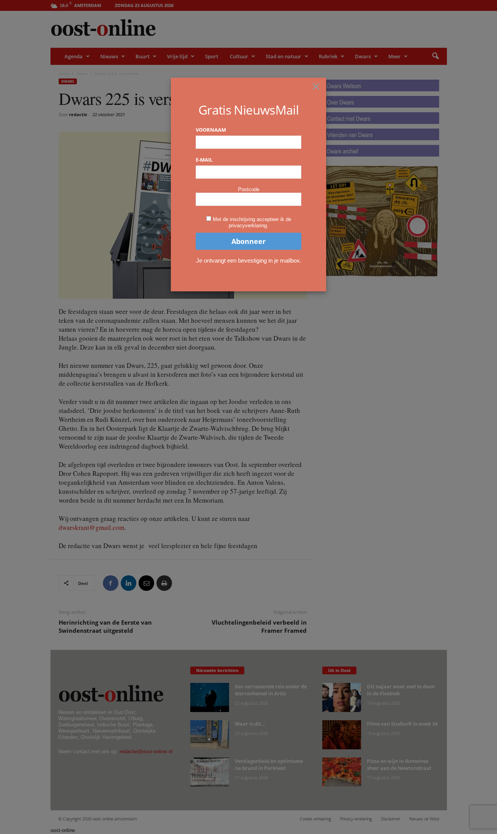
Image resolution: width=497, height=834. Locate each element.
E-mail (204, 160)
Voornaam (211, 130)
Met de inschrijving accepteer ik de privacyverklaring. (252, 222)
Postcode (248, 189)
